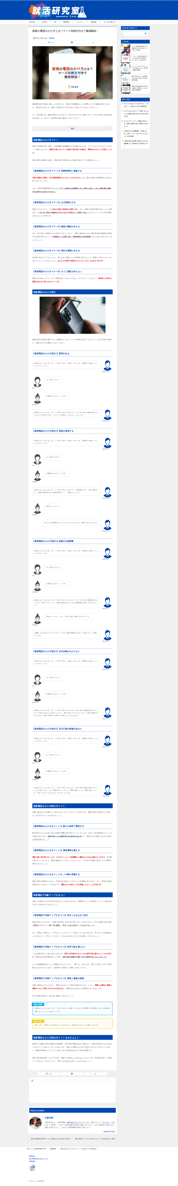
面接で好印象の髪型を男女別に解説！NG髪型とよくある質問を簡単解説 (140, 88)
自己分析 (32, 22)
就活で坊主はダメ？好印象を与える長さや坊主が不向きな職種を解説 (140, 78)
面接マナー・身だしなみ (40, 38)
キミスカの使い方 (109, 22)
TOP (38, 1149)
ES (55, 22)
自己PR (44, 22)
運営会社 (32, 1156)
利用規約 (32, 1161)
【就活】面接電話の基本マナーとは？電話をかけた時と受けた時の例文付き (51, 1139)
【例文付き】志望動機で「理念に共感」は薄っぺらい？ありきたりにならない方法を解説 (136, 133)
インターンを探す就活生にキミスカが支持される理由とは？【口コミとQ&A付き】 (140, 58)
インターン (80, 22)
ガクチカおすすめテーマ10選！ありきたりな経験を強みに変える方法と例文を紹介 (136, 113)
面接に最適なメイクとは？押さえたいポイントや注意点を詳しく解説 (95, 1139)
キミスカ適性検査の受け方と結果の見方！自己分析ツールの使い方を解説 (140, 48)
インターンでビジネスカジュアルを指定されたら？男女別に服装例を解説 (140, 68)
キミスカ (106, 1122)
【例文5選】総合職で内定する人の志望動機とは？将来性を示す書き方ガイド (136, 143)
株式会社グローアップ (75, 1122)
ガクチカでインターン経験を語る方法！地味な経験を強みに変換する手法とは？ (136, 123)
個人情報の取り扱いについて (38, 1158)
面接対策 (66, 22)
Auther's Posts (109, 1131)
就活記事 (94, 22)
